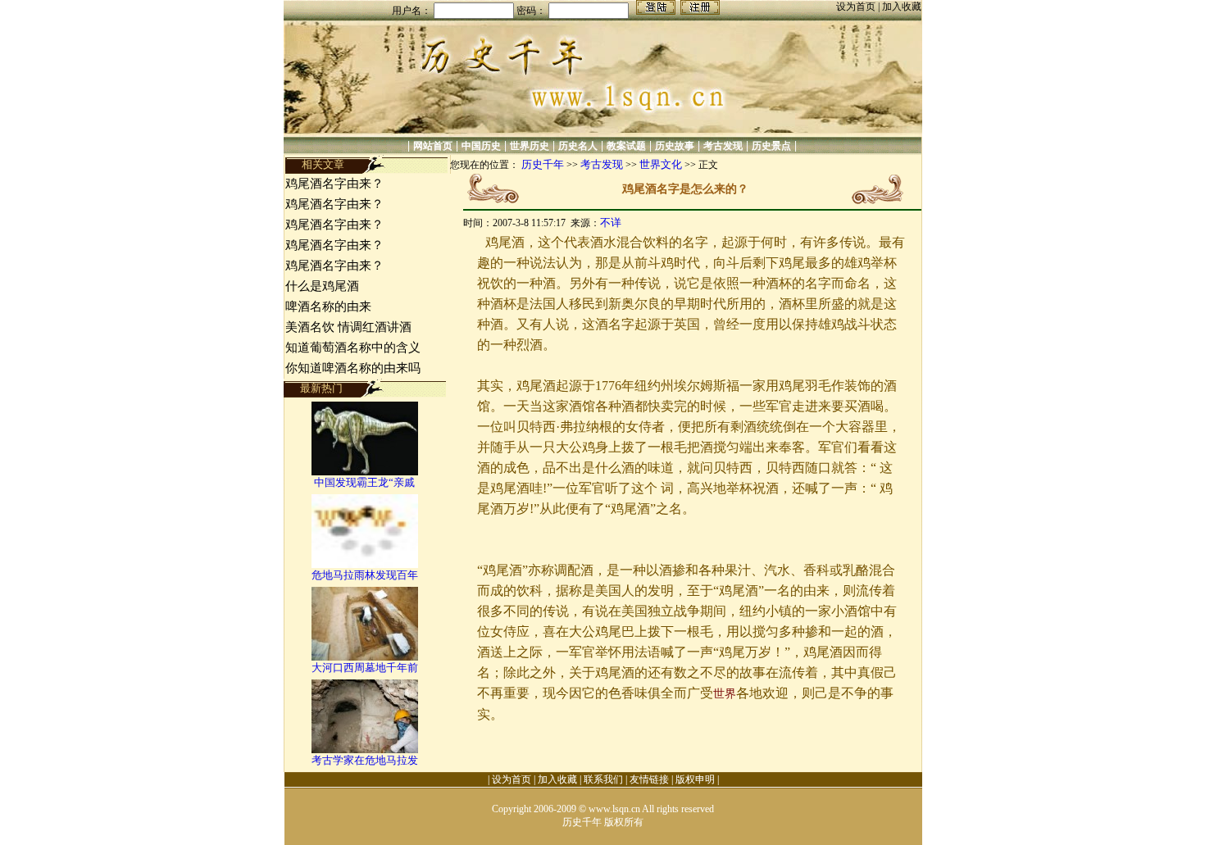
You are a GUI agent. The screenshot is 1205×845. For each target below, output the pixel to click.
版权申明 (695, 779)
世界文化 (660, 164)
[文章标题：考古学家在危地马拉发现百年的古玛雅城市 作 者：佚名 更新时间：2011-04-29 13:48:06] (364, 749)
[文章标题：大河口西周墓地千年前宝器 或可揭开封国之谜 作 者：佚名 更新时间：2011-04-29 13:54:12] (364, 657)
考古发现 (723, 146)
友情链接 (649, 779)
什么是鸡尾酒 (322, 286)
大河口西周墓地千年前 (364, 667)
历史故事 (674, 146)
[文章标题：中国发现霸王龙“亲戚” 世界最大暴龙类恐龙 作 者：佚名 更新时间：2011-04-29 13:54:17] (364, 472)
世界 (724, 694)
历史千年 (542, 164)
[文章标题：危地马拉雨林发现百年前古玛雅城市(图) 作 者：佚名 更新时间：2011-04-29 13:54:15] (364, 564)
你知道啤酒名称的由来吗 (353, 368)
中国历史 (481, 146)
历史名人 (578, 146)
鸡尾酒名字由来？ (334, 183)
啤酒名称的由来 (328, 306)
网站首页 (432, 146)
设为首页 (857, 6)
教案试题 (626, 146)
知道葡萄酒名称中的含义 (353, 347)
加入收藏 (901, 6)
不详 (610, 222)
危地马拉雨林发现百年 (364, 575)
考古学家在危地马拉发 (364, 760)
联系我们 (603, 779)
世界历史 (529, 146)
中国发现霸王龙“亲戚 (364, 482)
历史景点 (771, 146)
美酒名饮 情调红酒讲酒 (348, 327)
